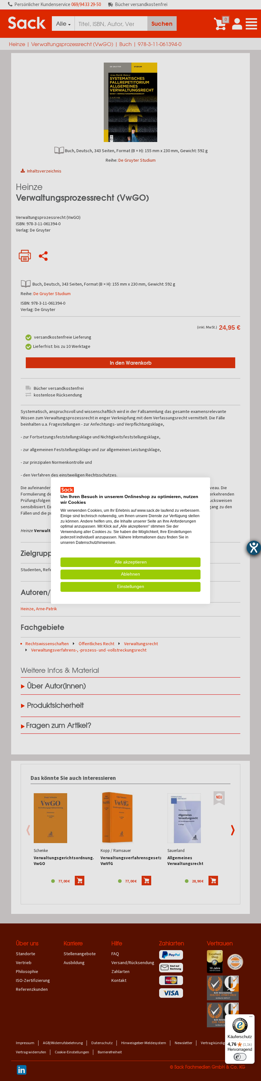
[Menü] (251, 1018)
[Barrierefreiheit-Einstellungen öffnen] (254, 548)
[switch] (240, 1057)
